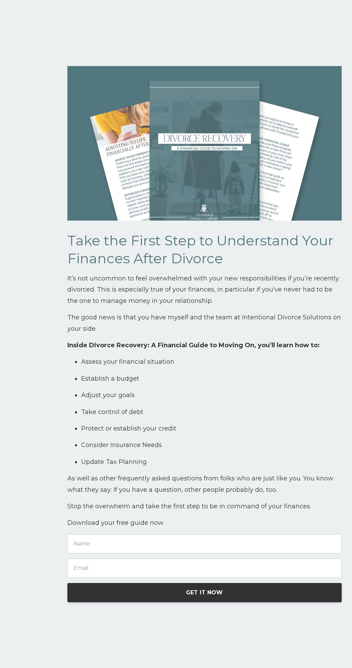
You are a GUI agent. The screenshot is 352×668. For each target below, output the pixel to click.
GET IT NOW (204, 592)
